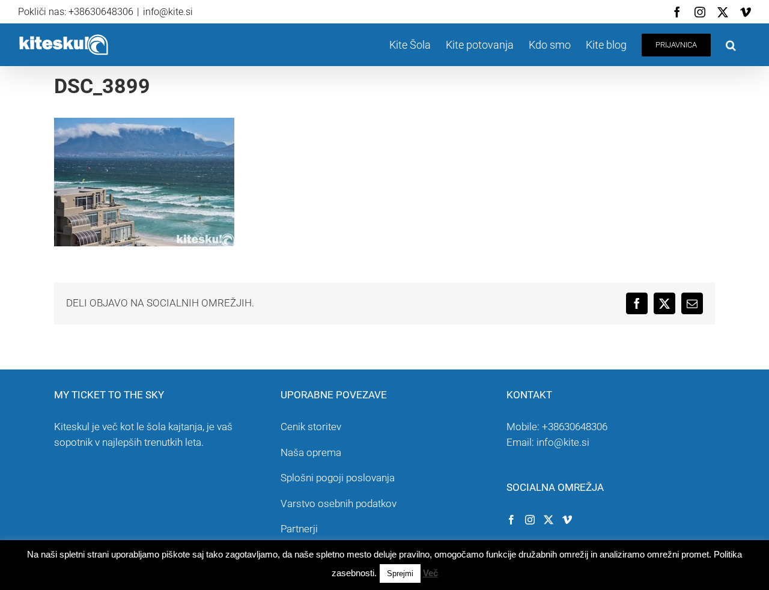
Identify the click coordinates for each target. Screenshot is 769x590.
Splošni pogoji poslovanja (338, 478)
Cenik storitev (311, 427)
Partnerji (299, 529)
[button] (731, 44)
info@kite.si (168, 11)
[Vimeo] (567, 520)
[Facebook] (511, 520)
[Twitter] (548, 520)
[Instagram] (530, 520)
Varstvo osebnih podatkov (339, 503)
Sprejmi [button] (400, 573)
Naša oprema (311, 452)
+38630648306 (574, 427)
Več (430, 573)
